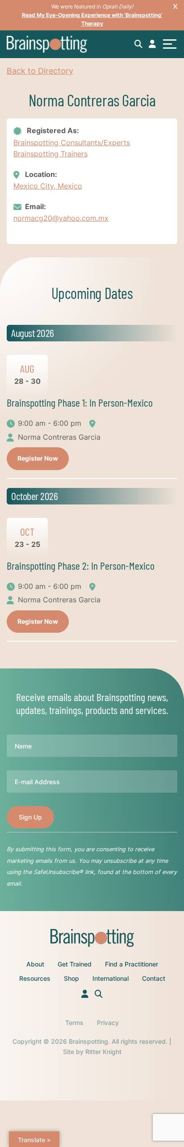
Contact (153, 978)
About (35, 964)
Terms (74, 1022)
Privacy (108, 1022)
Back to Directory (40, 71)
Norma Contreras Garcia (59, 437)
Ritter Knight (103, 1051)
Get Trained (75, 964)
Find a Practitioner (131, 964)
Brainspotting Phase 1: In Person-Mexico (80, 402)
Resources (34, 978)
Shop (71, 978)
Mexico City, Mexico (47, 185)
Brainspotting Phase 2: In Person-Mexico (81, 565)
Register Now (37, 458)
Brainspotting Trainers (50, 153)
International (110, 978)
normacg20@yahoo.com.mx (61, 218)
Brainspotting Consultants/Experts (71, 142)
